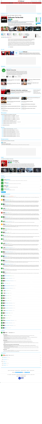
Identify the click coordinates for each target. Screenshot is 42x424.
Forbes (21, 361)
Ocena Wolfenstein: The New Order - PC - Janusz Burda (21, 279)
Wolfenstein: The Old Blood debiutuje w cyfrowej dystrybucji (31, 104)
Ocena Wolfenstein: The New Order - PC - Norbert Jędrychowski (21, 321)
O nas (8, 374)
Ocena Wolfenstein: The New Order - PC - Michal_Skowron (21, 205)
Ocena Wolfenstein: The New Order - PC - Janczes (21, 209)
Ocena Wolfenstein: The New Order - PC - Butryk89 (21, 316)
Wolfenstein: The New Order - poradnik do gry (21, 91)
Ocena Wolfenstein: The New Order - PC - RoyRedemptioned (21, 201)
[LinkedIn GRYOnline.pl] (21, 372)
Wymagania (12, 15)
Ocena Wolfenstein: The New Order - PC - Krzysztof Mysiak (21, 253)
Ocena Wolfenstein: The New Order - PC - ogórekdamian (21, 313)
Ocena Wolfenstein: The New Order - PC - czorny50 (21, 214)
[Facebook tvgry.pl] (29, 372)
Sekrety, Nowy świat (36, 91)
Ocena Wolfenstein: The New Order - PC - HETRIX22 (21, 244)
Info (1, 15)
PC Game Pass (24, 22)
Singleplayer (15, 22)
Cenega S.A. (27, 35)
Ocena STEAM (21, 186)
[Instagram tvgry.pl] (27, 372)
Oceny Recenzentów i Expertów (21, 180)
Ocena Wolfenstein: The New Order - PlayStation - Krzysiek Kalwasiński (21, 286)
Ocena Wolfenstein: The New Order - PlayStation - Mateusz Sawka (21, 288)
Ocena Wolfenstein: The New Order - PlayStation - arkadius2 (21, 257)
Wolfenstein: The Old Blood (21, 163)
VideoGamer (21, 363)
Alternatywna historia (13, 21)
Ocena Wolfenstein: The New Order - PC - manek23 (21, 283)
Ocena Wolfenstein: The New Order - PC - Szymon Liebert (21, 197)
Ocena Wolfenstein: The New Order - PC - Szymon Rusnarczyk (21, 281)
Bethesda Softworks (27, 34)
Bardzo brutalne (31, 21)
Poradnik (20, 15)
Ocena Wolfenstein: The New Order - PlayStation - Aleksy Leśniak (21, 306)
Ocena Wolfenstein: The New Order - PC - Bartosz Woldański (21, 326)
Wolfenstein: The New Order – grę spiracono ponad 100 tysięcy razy (31, 106)
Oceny (9, 15)
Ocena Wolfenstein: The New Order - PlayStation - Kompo (21, 328)
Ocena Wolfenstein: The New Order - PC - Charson (21, 233)
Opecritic (21, 356)
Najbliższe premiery (32, 370)
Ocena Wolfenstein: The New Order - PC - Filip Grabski (21, 311)
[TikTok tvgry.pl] (26, 372)
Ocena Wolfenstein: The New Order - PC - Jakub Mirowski (21, 249)
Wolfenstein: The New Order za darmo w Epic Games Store (11, 101)
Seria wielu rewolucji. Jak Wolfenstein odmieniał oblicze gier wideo (31, 80)
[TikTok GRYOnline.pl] (18, 372)
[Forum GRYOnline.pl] (22, 372)
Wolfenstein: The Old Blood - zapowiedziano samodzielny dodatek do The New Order (11, 106)
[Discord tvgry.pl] (28, 372)
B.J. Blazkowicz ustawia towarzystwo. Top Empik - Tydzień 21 (31, 109)
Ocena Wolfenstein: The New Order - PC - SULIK (21, 291)
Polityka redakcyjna (14, 374)
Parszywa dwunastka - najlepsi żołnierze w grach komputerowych (31, 83)
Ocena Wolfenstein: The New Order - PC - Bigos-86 (21, 293)
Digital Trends (21, 357)
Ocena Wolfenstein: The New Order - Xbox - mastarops (21, 229)
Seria (18, 15)
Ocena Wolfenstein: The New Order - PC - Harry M (21, 298)
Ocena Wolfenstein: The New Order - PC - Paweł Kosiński (21, 308)
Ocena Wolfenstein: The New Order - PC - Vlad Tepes (21, 261)
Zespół (28, 374)
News (4, 15)
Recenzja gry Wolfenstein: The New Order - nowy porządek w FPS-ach (21, 72)
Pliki (10, 15)
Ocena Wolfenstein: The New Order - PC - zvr (21, 318)
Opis (3, 15)
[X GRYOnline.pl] (17, 372)
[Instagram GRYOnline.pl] (16, 372)
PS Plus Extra (12, 22)
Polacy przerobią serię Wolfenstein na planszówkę (31, 101)
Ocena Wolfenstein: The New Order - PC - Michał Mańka (21, 303)
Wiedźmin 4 (28, 370)
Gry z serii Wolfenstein (21, 53)
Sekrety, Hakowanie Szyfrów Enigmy (37, 93)
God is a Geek (21, 359)
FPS (10, 21)
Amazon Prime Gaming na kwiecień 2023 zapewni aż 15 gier (31, 98)
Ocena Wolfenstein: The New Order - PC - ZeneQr (21, 273)
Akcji (8, 21)
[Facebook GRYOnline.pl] (15, 372)
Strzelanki (17, 21)
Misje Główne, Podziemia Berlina (37, 92)
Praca (29, 374)
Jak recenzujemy (3, 76)
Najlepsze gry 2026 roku (17, 370)
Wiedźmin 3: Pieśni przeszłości (11, 370)
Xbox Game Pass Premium (20, 22)
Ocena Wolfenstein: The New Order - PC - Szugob (21, 296)
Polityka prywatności (18, 374)
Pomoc (33, 374)
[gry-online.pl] (21, 1)
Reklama (26, 374)
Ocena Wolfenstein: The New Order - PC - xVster (21, 269)
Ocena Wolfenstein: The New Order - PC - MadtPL (21, 301)
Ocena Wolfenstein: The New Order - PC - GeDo (21, 240)
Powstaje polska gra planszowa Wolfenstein (11, 104)
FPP (9, 21)
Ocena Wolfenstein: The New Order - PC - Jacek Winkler (21, 323)
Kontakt (32, 374)
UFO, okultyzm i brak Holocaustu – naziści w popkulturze (11, 80)
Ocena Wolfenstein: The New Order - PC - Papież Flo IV (21, 218)
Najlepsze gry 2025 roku (23, 370)
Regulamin (10, 374)
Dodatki (16, 15)
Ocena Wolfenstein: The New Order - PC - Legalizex (21, 236)
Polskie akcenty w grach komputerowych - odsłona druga (11, 83)
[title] (21, 333)
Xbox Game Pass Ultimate (26, 21)
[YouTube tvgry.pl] (25, 372)
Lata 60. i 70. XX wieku (21, 21)
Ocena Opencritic (21, 189)
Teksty (6, 15)
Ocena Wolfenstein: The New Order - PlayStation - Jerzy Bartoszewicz (21, 265)
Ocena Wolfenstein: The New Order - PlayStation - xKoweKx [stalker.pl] (21, 276)
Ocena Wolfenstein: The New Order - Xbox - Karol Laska (21, 222)
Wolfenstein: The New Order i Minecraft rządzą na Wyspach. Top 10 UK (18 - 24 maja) (11, 109)
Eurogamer (21, 365)
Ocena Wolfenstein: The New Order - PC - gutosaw (21, 225)
